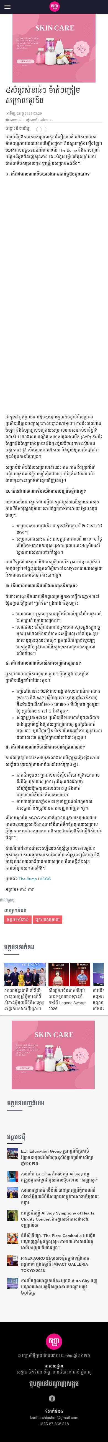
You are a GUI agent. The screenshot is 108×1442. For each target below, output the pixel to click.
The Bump (28, 879)
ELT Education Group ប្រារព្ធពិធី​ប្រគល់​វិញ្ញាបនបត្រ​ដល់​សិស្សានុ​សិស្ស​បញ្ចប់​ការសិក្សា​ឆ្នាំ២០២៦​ (57, 1157)
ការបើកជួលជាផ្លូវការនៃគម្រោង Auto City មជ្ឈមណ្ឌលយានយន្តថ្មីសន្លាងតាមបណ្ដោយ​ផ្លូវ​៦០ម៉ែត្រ (59, 1287)
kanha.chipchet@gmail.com (54, 1417)
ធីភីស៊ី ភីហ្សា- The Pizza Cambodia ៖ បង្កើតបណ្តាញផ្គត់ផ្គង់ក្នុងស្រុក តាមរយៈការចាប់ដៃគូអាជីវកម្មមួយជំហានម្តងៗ (58, 1241)
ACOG (45, 879)
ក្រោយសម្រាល (47, 919)
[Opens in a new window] (52, 1398)
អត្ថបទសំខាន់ (18, 919)
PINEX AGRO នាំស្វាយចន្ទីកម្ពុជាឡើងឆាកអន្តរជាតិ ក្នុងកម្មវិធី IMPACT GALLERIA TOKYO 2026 (55, 1264)
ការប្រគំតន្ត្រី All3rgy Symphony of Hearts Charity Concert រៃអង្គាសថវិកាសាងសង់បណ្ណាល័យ (57, 1219)
